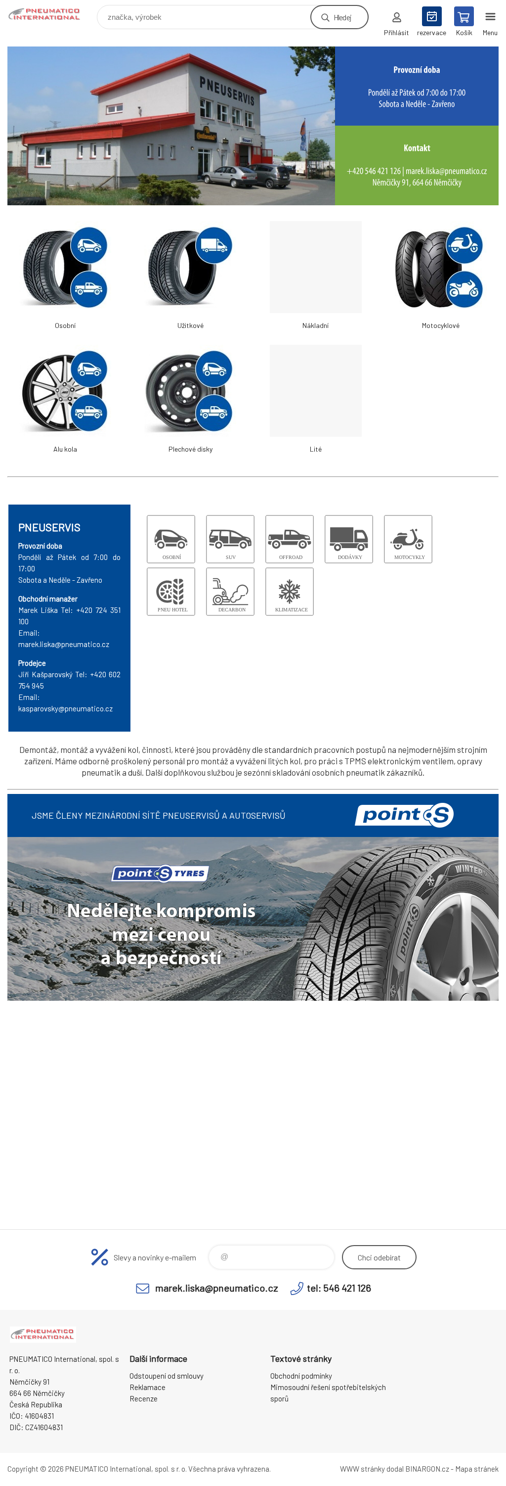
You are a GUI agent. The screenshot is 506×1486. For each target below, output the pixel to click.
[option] (253, 125)
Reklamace (147, 1387)
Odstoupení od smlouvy (166, 1375)
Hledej (342, 17)
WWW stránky (362, 1468)
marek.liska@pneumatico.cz (216, 1288)
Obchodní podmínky (301, 1375)
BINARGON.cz (427, 1468)
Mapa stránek (477, 1468)
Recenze (143, 1398)
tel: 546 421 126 (339, 1288)
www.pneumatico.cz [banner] (51, 14)
